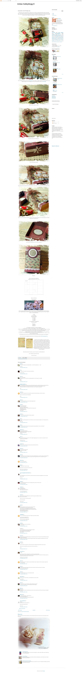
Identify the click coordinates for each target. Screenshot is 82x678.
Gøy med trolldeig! (24, 656)
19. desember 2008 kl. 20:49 (23, 452)
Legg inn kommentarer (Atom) (25, 611)
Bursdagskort (60, 34)
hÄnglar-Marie (54, 96)
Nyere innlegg (20, 610)
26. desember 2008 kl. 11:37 (23, 563)
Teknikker (56, 37)
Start (53, 13)
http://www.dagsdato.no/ (44, 336)
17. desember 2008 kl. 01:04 (23, 416)
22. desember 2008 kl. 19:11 (23, 502)
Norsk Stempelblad (54, 38)
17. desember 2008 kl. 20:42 (23, 441)
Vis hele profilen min (54, 25)
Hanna (21, 376)
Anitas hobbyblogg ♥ (25, 4)
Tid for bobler (58, 62)
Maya (53, 55)
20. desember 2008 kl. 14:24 (23, 470)
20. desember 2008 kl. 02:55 (23, 457)
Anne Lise (21, 460)
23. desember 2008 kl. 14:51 (23, 520)
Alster (53, 39)
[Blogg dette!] (23, 357)
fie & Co (21, 535)
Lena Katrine (21, 551)
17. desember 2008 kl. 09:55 (23, 427)
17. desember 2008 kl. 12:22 (23, 434)
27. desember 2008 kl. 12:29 (23, 580)
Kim (20, 418)
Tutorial (60, 37)
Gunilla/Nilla (21, 514)
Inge (53, 77)
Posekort (57, 36)
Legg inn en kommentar (22, 608)
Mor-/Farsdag (60, 39)
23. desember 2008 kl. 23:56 (23, 539)
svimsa (21, 571)
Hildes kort (21, 594)
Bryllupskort (56, 39)
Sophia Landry (54, 97)
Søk (53, 14)
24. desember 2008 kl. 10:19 (23, 558)
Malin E (21, 588)
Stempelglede (57, 33)
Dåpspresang (20, 614)
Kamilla (21, 481)
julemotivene (31, 80)
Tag (62, 35)
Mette (20, 436)
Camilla (21, 404)
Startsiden (34, 610)
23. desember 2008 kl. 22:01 (23, 533)
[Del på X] (24, 357)
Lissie (21, 566)
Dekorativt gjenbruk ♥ (25, 651)
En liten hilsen (58, 40)
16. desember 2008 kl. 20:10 (23, 397)
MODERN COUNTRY (23, 384)
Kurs (53, 36)
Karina (21, 582)
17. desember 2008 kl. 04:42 (23, 422)
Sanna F (21, 448)
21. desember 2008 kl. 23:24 (23, 484)
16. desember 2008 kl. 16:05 (23, 381)
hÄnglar (53, 32)
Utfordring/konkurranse (58, 35)
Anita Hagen (59, 18)
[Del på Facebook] (25, 357)
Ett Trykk (61, 36)
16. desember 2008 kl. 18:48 (23, 389)
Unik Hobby (44, 81)
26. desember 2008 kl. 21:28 (23, 569)
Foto (52, 35)
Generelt (53, 37)
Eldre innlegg (48, 610)
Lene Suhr (53, 95)
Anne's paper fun (55, 68)
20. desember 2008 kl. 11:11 (23, 462)
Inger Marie (21, 429)
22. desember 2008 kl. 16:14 (23, 492)
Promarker (53, 40)
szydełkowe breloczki (59, 84)
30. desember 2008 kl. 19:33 (23, 598)
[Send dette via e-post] (22, 357)
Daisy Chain (21, 576)
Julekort (53, 34)
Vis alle (62, 92)
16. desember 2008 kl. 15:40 (23, 367)
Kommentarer (55, 123)
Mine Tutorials (54, 15)
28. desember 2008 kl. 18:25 (23, 585)
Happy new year (59, 56)
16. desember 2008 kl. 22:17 (23, 411)
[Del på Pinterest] (26, 357)
